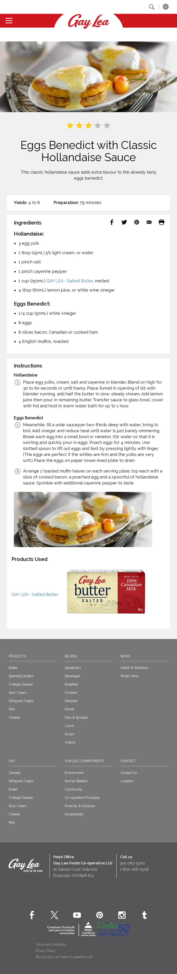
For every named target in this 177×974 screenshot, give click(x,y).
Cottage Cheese (21, 684)
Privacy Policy (46, 951)
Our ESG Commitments (84, 761)
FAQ (12, 761)
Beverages (72, 676)
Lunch (69, 726)
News (125, 656)
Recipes (71, 656)
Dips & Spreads (76, 717)
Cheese (14, 717)
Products (17, 656)
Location (127, 781)
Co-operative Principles (82, 797)
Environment (74, 773)
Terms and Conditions (51, 944)
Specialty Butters (21, 676)
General (15, 773)
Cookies (71, 692)
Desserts (71, 701)
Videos (70, 742)
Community (73, 789)
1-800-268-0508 (134, 869)
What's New (129, 676)
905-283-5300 (132, 863)
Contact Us (129, 773)
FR (165, 7)
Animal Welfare (76, 781)
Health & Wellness (134, 668)
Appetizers (73, 668)
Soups (69, 734)
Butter (13, 668)
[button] (152, 7)
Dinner (69, 709)
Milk (12, 709)
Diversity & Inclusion (80, 806)
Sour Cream (18, 692)
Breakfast (71, 684)
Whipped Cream (21, 701)
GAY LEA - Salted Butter (70, 280)
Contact (128, 761)
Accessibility (74, 814)
